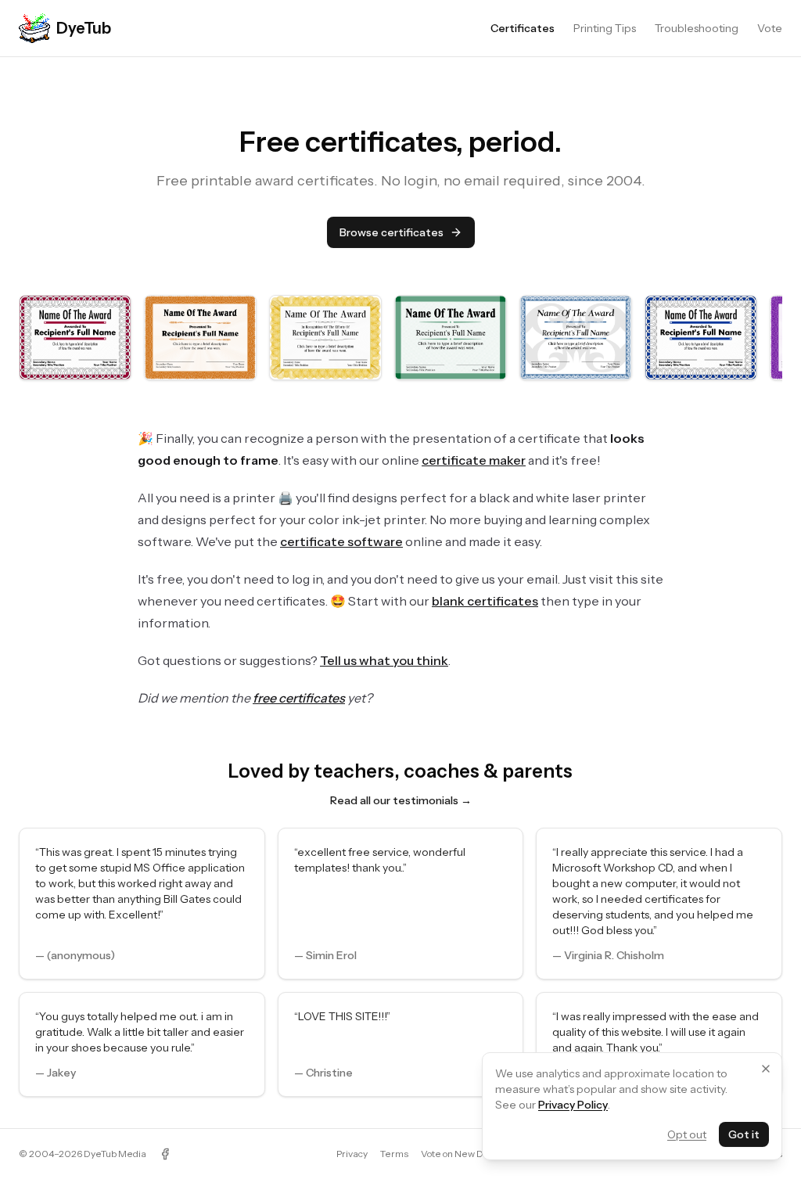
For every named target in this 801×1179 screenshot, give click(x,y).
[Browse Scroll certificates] (325, 337)
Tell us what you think (384, 660)
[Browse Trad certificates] (200, 337)
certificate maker (474, 460)
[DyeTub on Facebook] (165, 1154)
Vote (769, 28)
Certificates (522, 28)
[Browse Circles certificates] (75, 337)
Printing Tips (604, 28)
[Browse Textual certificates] (450, 337)
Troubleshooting (696, 28)
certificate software (341, 541)
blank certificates (485, 601)
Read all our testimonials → (401, 800)
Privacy (352, 1153)
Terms (394, 1153)
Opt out (686, 1134)
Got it (744, 1134)
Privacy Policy (573, 1105)
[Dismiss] (765, 1068)
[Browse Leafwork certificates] (575, 337)
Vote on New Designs (466, 1153)
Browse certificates (391, 232)
